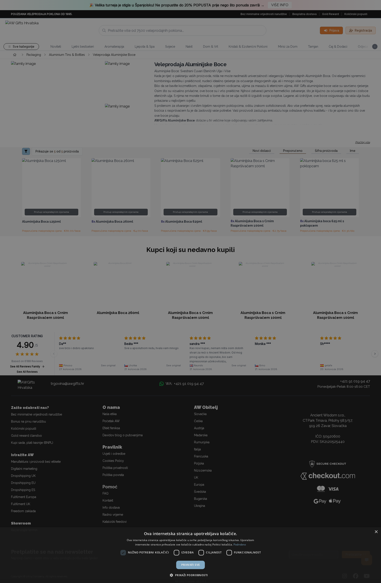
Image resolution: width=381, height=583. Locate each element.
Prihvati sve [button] (190, 565)
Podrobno (239, 544)
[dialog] (190, 555)
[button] (190, 575)
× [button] (376, 532)
